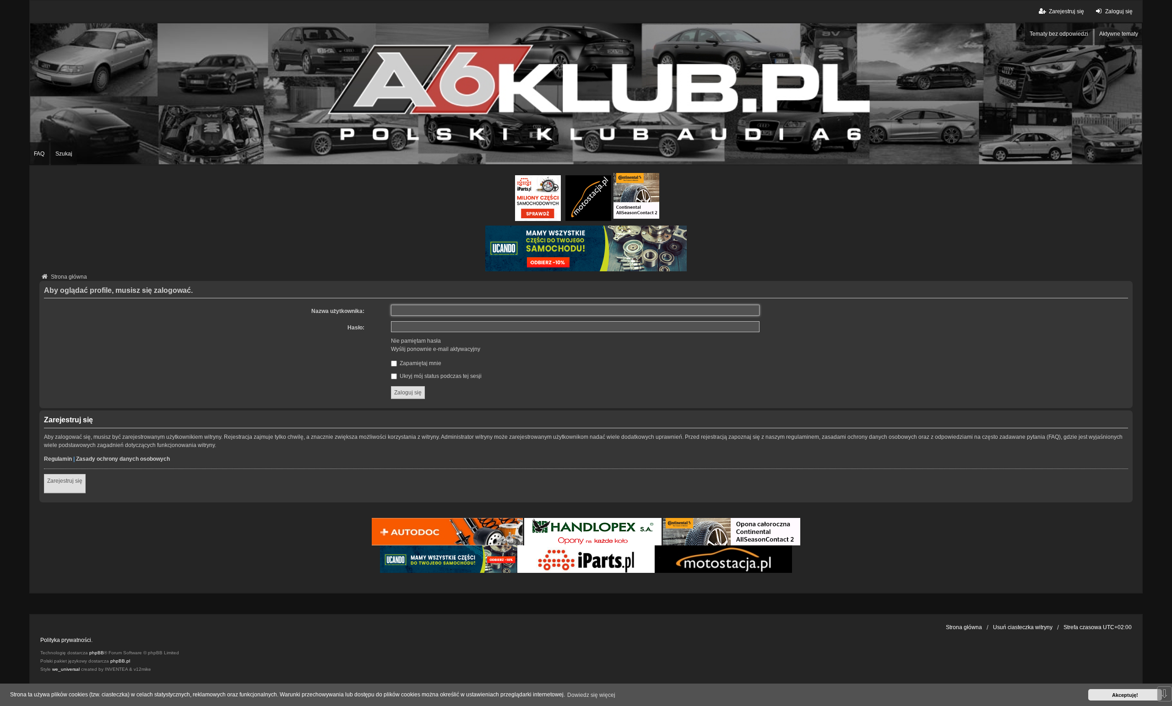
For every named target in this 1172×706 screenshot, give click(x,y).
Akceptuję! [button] (1125, 695)
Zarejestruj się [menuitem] (1066, 11)
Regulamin (58, 459)
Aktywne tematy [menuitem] (1118, 34)
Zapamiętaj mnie (419, 363)
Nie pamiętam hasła (416, 341)
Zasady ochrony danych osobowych (123, 459)
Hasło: (355, 327)
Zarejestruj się (64, 481)
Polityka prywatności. (66, 640)
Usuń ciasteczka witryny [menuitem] (1023, 627)
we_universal (66, 669)
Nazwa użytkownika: (337, 311)
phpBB (96, 652)
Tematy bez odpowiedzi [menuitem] (1059, 34)
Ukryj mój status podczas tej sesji (440, 376)
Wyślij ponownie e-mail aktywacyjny (435, 349)
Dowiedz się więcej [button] (591, 695)
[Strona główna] (586, 93)
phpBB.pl (120, 660)
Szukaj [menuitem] (63, 154)
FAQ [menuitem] (39, 154)
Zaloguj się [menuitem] (1119, 11)
